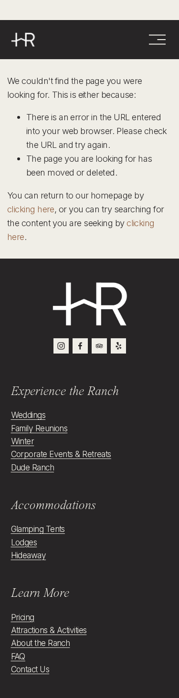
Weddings (28, 415)
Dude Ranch (32, 467)
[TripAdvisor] (99, 346)
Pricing (22, 617)
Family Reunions (39, 428)
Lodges (24, 542)
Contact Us (30, 669)
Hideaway (28, 555)
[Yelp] (118, 346)
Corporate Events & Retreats (61, 454)
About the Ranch (40, 643)
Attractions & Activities (49, 630)
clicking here (30, 209)
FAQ (18, 656)
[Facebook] (80, 346)
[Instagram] (61, 346)
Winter (22, 441)
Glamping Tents (38, 529)
